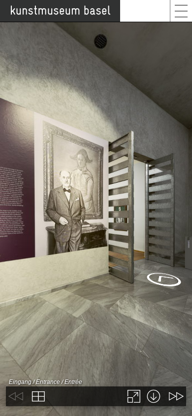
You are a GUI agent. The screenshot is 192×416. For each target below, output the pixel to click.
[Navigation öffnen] (181, 11)
